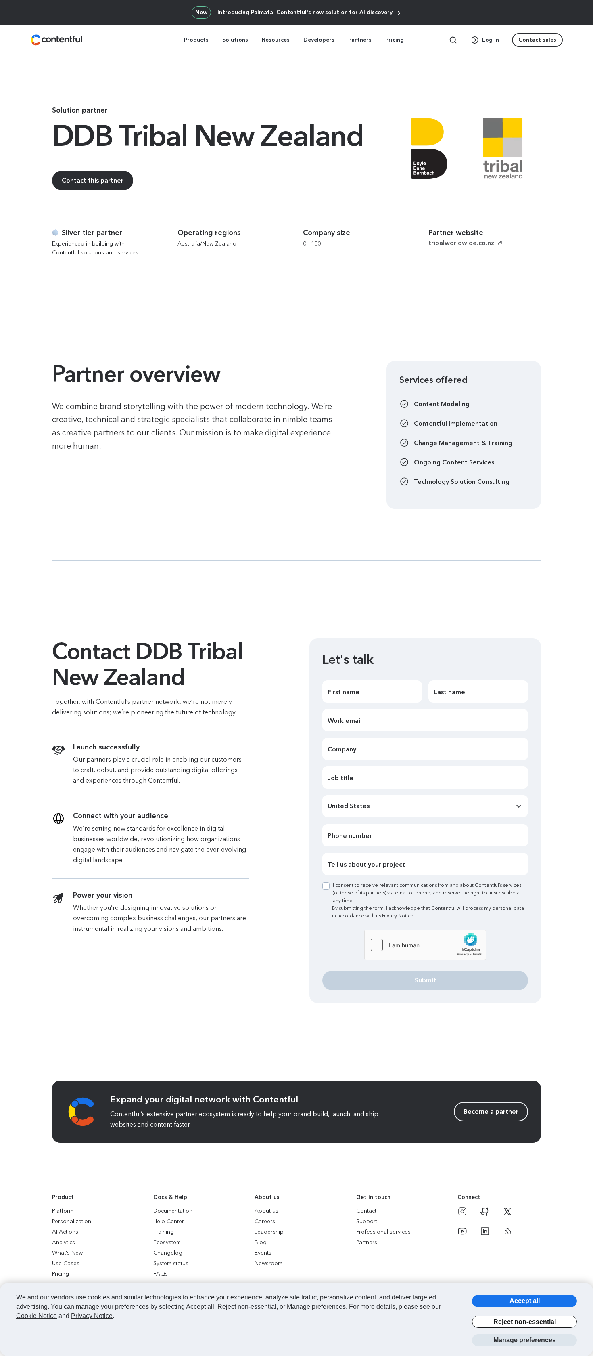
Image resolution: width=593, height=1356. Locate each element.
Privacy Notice (397, 916)
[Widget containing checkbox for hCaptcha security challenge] (425, 945)
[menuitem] (197, 40)
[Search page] (453, 40)
